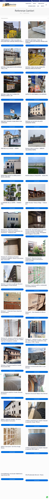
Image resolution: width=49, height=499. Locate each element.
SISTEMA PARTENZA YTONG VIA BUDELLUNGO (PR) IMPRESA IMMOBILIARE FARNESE (36, 41)
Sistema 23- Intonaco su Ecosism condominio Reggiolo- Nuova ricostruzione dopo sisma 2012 (12, 258)
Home (21, 13)
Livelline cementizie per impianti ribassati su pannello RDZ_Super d (36, 448)
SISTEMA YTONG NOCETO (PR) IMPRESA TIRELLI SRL (11, 67)
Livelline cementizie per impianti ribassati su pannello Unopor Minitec (36, 421)
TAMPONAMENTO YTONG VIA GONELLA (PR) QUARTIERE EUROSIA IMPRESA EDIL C (12, 40)
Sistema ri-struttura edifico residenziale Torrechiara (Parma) (36, 285)
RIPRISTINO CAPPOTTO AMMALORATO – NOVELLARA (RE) (11, 176)
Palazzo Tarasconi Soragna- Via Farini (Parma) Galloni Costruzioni (11, 420)
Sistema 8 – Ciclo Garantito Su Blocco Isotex (35, 313)
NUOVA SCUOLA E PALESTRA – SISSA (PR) (36, 175)
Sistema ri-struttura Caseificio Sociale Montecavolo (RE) (11, 366)
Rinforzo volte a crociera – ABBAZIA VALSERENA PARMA (34, 149)
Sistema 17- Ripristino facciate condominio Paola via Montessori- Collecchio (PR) (34, 259)
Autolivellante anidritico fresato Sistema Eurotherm (11, 393)
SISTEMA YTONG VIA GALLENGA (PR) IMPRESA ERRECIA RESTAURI (35, 67)
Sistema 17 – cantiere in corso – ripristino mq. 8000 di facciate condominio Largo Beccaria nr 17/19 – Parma (36, 341)
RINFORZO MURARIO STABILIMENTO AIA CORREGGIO (11, 122)
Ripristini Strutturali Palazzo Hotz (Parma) (36, 393)
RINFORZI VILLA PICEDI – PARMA (10, 148)
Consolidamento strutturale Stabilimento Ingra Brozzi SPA (11, 474)
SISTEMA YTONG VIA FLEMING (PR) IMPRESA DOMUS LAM (10, 95)
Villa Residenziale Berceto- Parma (34, 475)
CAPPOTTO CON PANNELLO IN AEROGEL (36, 94)
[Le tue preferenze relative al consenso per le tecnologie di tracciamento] (1, 374)
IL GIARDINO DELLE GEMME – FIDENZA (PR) (11, 203)
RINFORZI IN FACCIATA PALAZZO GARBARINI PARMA (34, 122)
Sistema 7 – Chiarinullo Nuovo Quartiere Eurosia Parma (11, 311)
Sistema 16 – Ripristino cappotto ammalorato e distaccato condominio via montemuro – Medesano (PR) (11, 231)
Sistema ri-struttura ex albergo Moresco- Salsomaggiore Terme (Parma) (12, 284)
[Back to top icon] (44, 497)
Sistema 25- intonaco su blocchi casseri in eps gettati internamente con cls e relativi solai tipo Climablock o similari (12, 339)
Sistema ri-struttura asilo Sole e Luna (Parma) (35, 367)
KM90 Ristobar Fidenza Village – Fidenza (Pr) (36, 203)
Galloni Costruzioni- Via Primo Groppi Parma (10, 447)
